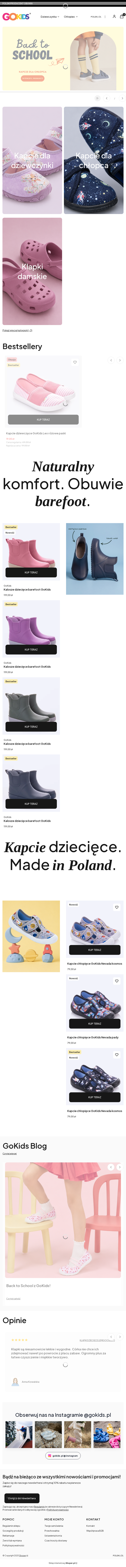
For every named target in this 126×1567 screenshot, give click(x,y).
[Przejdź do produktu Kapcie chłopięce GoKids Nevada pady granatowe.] (95, 1003)
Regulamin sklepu (11, 1525)
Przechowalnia (52, 1530)
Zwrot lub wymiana (12, 1540)
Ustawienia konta (53, 1535)
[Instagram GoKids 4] (107, 1434)
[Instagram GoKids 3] (77, 1434)
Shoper (22, 1555)
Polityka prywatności (13, 1545)
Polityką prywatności (58, 1509)
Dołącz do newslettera (22, 1498)
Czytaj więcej (10, 1153)
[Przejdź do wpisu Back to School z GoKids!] (63, 1220)
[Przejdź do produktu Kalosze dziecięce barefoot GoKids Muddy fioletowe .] (31, 629)
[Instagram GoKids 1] (19, 1434)
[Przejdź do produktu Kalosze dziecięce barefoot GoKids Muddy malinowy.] (31, 551)
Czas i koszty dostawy (56, 1540)
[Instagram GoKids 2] (48, 1434)
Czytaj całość (13, 1298)
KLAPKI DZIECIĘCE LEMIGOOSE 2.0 (97, 1340)
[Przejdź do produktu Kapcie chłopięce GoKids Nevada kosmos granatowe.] (95, 1076)
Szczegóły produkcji (13, 1530)
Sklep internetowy (62, 1563)
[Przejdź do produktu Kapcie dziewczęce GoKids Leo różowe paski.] (43, 392)
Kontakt (90, 1525)
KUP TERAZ (43, 419)
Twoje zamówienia (54, 1525)
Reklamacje (8, 1535)
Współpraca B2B (95, 1530)
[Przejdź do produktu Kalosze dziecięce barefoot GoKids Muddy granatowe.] (31, 783)
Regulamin (39, 1506)
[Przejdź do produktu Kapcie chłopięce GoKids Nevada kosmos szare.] (95, 929)
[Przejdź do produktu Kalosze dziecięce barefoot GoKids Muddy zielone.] (31, 706)
